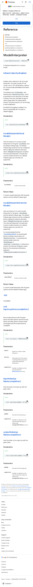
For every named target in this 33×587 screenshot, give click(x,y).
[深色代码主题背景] (28, 59)
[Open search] (22, 2)
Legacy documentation (7, 551)
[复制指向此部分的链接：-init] (8, 295)
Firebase (3, 567)
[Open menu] (2, 2)
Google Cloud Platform (7, 569)
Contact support (5, 537)
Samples (3, 510)
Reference (4, 507)
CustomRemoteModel (10, 234)
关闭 (16, 19)
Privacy (8, 579)
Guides (3, 504)
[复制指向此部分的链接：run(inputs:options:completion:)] (5, 312)
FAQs (2, 548)
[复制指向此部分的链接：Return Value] (15, 192)
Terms (3, 579)
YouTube (3, 530)
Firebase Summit (5, 525)
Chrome (3, 564)
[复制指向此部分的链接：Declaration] (14, 116)
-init (5, 295)
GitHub (3, 515)
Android (3, 561)
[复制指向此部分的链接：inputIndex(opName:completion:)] (22, 382)
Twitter (3, 528)
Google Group (5, 543)
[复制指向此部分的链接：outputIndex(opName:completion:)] (22, 435)
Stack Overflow (5, 540)
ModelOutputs (16, 371)
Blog (2, 522)
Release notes (5, 545)
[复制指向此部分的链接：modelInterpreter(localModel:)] (12, 136)
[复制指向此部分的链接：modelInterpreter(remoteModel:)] (12, 206)
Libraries (3, 512)
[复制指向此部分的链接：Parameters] (14, 181)
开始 (16, 23)
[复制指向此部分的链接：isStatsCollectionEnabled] (5, 76)
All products (4, 572)
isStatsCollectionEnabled (14, 73)
